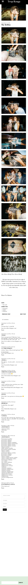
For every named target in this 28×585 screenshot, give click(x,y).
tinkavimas (4, 430)
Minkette (9, 295)
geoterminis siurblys (6, 455)
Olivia (3, 394)
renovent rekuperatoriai (7, 477)
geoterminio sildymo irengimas (9, 442)
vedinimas (3, 467)
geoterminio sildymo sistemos (8, 446)
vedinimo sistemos (5, 470)
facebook (5, 308)
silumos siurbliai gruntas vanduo (9, 457)
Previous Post (6, 314)
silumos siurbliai (5, 447)
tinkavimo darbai (5, 429)
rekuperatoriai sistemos (7, 465)
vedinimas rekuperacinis (7, 469)
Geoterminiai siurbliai (6, 439)
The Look (5, 304)
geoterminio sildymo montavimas (9, 443)
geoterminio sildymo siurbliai (8, 453)
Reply (2, 330)
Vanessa (4, 416)
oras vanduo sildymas (6, 462)
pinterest (5, 311)
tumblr (4, 310)
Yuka (3, 382)
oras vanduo (4, 461)
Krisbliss (4, 403)
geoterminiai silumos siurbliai (8, 449)
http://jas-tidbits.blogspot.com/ (8, 328)
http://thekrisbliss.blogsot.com (8, 409)
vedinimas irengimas (6, 468)
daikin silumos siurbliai (7, 448)
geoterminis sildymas (6, 440)
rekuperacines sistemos (7, 475)
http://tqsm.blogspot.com (7, 353)
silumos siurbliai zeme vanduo (8, 458)
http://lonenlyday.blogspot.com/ (9, 365)
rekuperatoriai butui (6, 464)
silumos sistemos (5, 451)
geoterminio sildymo (6, 441)
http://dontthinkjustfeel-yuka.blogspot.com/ (12, 387)
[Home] (14, 2)
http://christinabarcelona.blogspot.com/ (11, 375)
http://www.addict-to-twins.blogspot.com (11, 341)
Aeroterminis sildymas (6, 460)
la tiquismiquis (6, 348)
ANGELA (3, 360)
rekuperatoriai (4, 463)
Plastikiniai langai (8, 484)
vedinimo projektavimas (7, 472)
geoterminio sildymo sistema (8, 444)
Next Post (23, 314)
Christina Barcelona (8, 372)
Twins (3, 335)
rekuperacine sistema (6, 474)
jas (2, 324)
